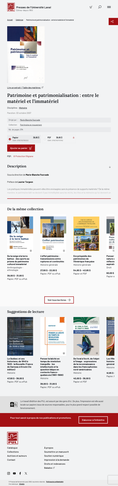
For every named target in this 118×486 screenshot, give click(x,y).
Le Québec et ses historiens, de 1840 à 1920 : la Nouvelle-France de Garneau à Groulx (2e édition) (20, 364)
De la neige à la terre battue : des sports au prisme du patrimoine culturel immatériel (18, 260)
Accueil (10, 20)
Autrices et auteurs (17, 455)
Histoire (23, 107)
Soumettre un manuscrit (56, 451)
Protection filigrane (24, 156)
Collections (13, 451)
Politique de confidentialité (54, 482)
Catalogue (19, 20)
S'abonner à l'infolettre (93, 419)
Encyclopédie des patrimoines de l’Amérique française (83, 259)
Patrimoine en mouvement (31, 125)
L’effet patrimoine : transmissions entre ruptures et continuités (52, 259)
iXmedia (21, 484)
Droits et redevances (54, 463)
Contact (11, 459)
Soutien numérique (54, 455)
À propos (48, 447)
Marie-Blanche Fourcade (30, 120)
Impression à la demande (56, 459)
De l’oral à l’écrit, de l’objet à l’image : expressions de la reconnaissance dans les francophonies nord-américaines (86, 364)
